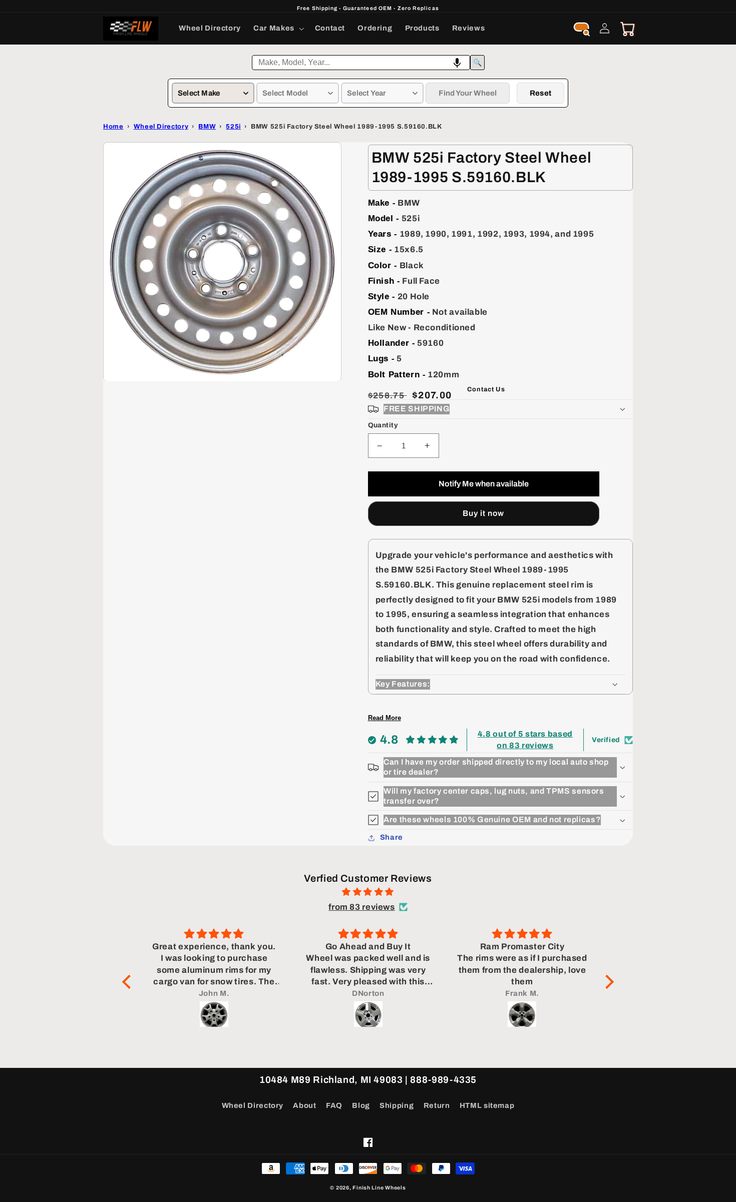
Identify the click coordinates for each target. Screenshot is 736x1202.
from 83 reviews (361, 907)
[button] (278, 29)
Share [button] (391, 837)
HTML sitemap (487, 1105)
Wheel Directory (252, 1105)
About (304, 1105)
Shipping (397, 1105)
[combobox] (361, 62)
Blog (361, 1105)
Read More (384, 718)
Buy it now (484, 513)
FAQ (334, 1105)
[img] (368, 892)
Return (437, 1105)
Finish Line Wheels (379, 1187)
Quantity (383, 425)
